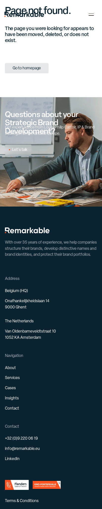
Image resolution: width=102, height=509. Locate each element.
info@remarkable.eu (22, 448)
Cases (10, 387)
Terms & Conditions (22, 500)
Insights (12, 398)
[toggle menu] (91, 14)
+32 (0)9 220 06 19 (21, 438)
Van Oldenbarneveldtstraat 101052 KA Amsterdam (30, 334)
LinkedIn (12, 458)
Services (12, 377)
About (10, 367)
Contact (12, 408)
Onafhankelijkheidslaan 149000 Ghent (27, 304)
